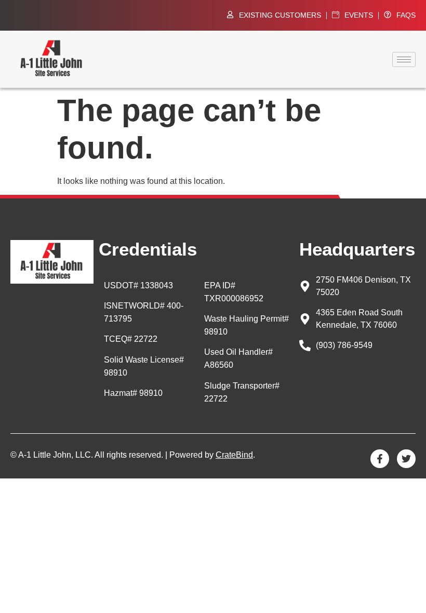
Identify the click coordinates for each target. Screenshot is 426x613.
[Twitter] (406, 458)
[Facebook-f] (379, 458)
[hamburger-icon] (404, 59)
